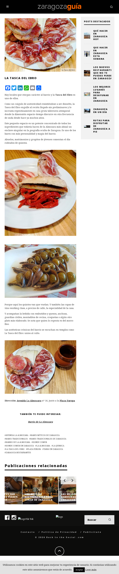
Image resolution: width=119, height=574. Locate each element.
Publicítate (92, 532)
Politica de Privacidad (59, 532)
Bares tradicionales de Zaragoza (48, 438)
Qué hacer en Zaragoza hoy (100, 35)
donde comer (40, 442)
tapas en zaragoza (53, 449)
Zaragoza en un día (100, 110)
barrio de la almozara (18, 442)
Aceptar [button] (79, 569)
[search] (109, 519)
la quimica (58, 445)
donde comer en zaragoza (20, 445)
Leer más (91, 569)
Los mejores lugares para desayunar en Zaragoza (101, 93)
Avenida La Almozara (29, 400)
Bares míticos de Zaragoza (45, 435)
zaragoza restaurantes (18, 452)
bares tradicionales (17, 438)
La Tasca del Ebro (15, 449)
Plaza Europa (67, 400)
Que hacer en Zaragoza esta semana (100, 53)
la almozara (43, 445)
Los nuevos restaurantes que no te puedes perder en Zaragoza (103, 73)
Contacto (28, 532)
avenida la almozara (17, 435)
